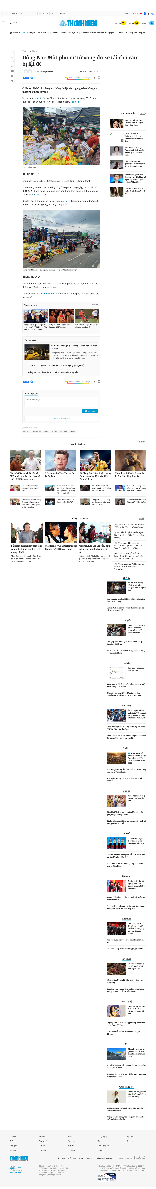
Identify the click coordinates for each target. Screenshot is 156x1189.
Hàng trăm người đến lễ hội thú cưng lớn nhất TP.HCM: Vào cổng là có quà (126, 728)
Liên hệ (62, 13)
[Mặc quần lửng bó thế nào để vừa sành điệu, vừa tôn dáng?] (116, 1096)
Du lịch (79, 33)
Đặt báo (61, 1158)
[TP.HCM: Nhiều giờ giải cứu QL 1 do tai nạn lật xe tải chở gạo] (36, 352)
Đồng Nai (75, 102)
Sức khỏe (55, 33)
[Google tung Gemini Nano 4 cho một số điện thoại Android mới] (116, 1011)
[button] (12, 53)
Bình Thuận (40, 194)
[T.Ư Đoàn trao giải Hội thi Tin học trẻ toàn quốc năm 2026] (116, 843)
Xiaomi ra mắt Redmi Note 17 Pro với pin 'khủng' (123, 1032)
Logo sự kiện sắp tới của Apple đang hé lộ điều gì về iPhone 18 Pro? (126, 1024)
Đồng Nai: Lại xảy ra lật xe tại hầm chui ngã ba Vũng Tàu (53, 372)
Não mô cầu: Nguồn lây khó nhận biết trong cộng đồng (125, 981)
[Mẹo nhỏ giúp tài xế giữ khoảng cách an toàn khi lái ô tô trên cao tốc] (116, 1054)
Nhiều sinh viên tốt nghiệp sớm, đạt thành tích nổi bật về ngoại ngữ (136, 884)
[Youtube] (141, 13)
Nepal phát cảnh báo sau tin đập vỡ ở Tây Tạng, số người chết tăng (126, 651)
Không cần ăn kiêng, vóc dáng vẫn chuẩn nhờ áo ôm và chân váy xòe (125, 1118)
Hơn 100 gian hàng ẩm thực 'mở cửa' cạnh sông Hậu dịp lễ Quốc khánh (126, 770)
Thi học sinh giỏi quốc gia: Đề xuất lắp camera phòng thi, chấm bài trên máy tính (126, 907)
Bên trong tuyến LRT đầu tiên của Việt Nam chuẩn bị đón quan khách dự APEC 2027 (137, 758)
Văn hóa (86, 33)
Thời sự (24, 33)
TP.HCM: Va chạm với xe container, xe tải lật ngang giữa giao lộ (56, 365)
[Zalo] (152, 13)
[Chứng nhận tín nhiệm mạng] (107, 1177)
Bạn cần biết (44, 13)
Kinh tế (39, 33)
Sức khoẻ (43, 1141)
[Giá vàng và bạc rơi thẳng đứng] (116, 673)
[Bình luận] (12, 71)
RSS (81, 1158)
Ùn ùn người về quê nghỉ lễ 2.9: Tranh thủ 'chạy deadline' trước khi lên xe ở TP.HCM (137, 714)
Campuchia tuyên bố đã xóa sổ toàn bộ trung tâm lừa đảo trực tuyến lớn (136, 629)
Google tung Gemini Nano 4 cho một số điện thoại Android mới (136, 1010)
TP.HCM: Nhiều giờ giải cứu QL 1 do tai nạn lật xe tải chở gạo (74, 347)
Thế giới (32, 33)
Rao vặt (130, 1141)
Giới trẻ (63, 33)
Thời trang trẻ (139, 33)
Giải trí (93, 33)
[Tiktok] (148, 13)
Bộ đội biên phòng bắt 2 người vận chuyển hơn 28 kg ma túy (137, 586)
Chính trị (16, 33)
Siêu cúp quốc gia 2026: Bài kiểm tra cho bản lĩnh (125, 941)
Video (121, 33)
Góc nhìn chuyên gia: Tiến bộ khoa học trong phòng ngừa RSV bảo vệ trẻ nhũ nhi (125, 990)
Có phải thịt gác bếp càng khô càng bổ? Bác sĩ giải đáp (136, 966)
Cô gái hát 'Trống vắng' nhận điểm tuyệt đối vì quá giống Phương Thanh (126, 813)
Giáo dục (71, 33)
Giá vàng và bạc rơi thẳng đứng (136, 669)
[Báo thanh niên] (78, 23)
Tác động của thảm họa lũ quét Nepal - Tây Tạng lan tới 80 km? (124, 642)
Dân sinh (35, 51)
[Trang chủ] (11, 33)
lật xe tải (73, 431)
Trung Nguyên (47, 72)
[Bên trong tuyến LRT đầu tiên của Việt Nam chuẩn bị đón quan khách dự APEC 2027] (116, 758)
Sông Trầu (63, 431)
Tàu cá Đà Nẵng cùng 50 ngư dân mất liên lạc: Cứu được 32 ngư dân (125, 609)
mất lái (64, 201)
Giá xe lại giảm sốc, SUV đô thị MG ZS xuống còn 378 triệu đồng (126, 1066)
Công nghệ (109, 33)
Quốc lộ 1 (26, 431)
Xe (116, 33)
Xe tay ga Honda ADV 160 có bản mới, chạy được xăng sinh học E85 (126, 1075)
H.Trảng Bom (37, 431)
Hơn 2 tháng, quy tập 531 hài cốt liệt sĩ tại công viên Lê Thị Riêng (126, 600)
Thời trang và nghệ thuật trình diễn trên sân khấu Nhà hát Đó (125, 1109)
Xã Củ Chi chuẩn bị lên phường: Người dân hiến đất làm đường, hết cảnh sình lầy (126, 737)
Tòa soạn (89, 1158)
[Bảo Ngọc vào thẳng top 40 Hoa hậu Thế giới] (116, 801)
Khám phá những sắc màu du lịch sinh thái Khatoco (124, 779)
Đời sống (47, 33)
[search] (24, 23)
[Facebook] (144, 13)
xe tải (46, 431)
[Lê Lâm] (26, 71)
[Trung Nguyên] (30, 71)
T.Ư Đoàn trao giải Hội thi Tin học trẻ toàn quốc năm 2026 (136, 840)
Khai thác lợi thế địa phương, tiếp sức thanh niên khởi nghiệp (125, 864)
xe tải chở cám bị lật (47, 293)
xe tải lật (37, 98)
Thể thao (100, 33)
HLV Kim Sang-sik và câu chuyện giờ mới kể (125, 949)
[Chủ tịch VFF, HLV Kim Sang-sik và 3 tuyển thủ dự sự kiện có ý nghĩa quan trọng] (116, 928)
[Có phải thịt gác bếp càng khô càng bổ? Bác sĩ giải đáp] (116, 969)
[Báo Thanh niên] (19, 1158)
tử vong (54, 431)
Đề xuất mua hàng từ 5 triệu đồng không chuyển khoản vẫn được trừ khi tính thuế (124, 694)
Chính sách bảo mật (104, 1158)
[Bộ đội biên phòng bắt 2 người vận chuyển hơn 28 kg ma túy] (116, 588)
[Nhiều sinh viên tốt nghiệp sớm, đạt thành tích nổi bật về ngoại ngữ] (116, 886)
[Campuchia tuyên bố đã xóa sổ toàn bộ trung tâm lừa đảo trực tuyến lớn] (116, 630)
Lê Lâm (36, 72)
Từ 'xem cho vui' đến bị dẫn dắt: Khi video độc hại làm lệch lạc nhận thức (126, 856)
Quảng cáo (72, 1158)
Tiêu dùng (128, 33)
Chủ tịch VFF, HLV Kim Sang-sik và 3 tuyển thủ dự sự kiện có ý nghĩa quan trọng (136, 929)
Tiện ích (54, 13)
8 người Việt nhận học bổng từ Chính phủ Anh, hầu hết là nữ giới (126, 898)
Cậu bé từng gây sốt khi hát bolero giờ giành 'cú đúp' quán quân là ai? (126, 822)
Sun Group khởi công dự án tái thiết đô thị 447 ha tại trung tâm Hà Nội (126, 685)
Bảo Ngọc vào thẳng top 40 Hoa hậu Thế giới (136, 798)
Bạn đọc (130, 1136)
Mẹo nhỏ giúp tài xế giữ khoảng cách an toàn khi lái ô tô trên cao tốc (136, 1052)
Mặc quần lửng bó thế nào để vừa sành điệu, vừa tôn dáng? (137, 1094)
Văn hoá (71, 1141)
